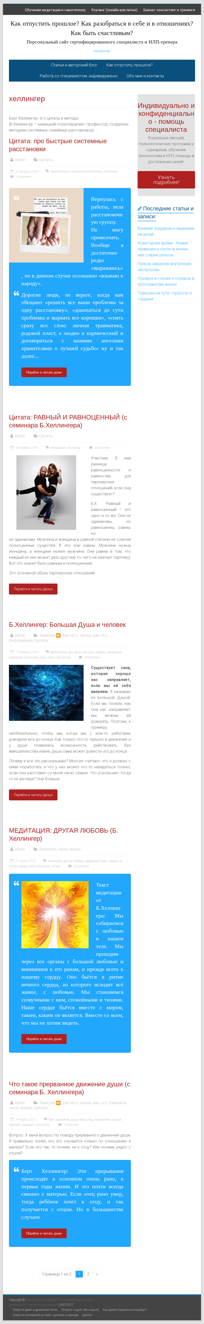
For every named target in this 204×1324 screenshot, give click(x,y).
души (74, 1119)
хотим (55, 866)
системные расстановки (86, 171)
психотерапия (60, 171)
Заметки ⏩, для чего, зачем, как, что (73, 635)
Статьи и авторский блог (74, 65)
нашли (113, 861)
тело (32, 866)
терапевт (15, 1125)
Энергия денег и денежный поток (35, 1310)
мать (82, 1119)
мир (104, 861)
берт (51, 1119)
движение (62, 1119)
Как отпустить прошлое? (129, 65)
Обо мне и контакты (145, 76)
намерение (114, 652)
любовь (100, 652)
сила (43, 657)
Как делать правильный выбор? (124, 1310)
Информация (21, 640)
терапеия (28, 1125)
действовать (59, 652)
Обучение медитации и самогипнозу (55, 10)
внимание (55, 861)
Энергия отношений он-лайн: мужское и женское (45, 1315)
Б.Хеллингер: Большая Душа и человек (67, 624)
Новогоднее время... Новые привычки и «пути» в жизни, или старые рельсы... (163, 249)
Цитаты (46, 159)
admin (20, 159)
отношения (58, 448)
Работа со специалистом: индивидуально (79, 76)
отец (90, 1119)
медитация (92, 861)
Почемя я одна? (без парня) (80, 1310)
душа (77, 652)
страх (51, 657)
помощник (31, 657)
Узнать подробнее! (166, 179)
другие (67, 861)
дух (70, 652)
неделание (16, 657)
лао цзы (88, 652)
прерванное (102, 1119)
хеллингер (102, 51)
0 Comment (23, 177)
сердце (23, 866)
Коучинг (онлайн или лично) (115, 10)
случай (116, 1119)
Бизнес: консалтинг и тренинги (169, 10)
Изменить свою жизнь (60, 849)
